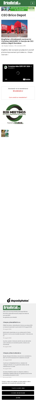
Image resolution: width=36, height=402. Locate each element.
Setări (18, 398)
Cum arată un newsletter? (18, 97)
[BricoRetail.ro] (12, 3)
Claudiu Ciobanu (8, 46)
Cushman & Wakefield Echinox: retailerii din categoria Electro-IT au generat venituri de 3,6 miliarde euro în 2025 (16, 364)
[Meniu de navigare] (33, 3)
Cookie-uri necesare (18, 393)
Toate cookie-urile (18, 388)
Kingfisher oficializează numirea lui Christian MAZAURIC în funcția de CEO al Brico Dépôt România (17, 41)
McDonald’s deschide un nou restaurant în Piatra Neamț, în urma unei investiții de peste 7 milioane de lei (18, 334)
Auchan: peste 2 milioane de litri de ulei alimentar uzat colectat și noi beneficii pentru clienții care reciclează (17, 342)
